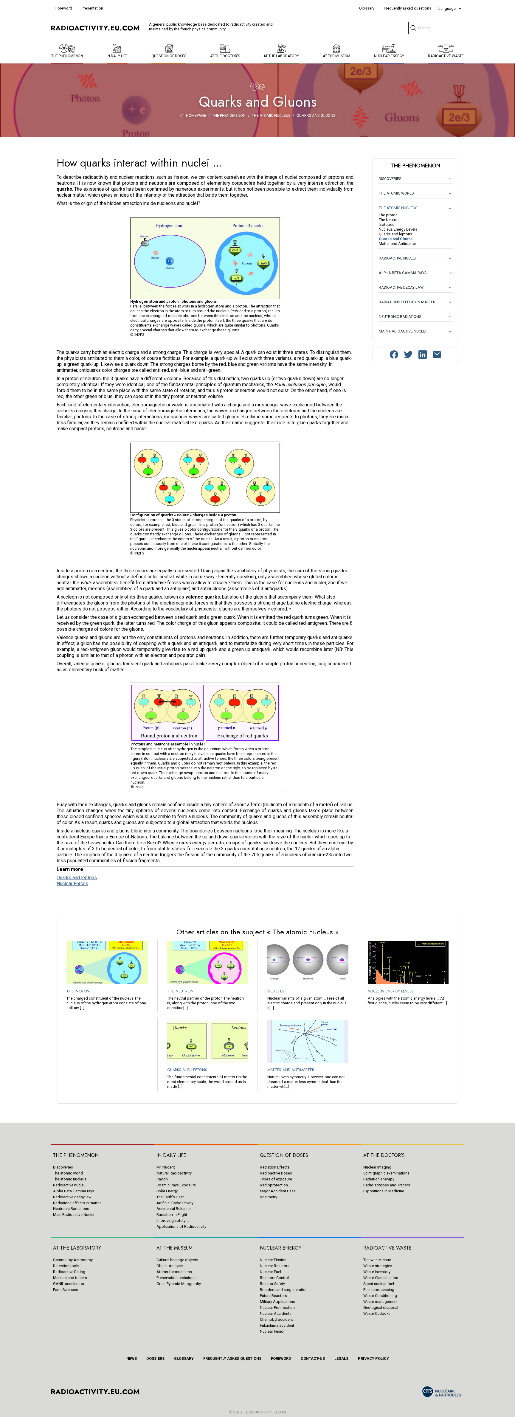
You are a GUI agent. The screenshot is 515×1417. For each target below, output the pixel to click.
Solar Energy (167, 1191)
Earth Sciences (65, 1289)
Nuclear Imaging (377, 1167)
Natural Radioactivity (174, 1173)
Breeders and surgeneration (284, 1289)
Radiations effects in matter (77, 1203)
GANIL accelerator (68, 1283)
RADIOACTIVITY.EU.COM (266, 1412)
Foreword (63, 8)
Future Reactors (273, 1295)
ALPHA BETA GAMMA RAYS (402, 273)
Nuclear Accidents (275, 1313)
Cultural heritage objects (177, 1260)
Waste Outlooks (376, 1313)
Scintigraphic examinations (386, 1173)
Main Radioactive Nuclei (73, 1214)
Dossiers (155, 1358)
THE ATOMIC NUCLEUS (398, 208)
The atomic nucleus (69, 1179)
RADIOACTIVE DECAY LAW (401, 287)
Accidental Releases (174, 1208)
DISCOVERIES (390, 178)
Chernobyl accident (276, 1319)
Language (447, 8)
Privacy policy (373, 1358)
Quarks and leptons (77, 877)
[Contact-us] (437, 354)
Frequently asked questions (407, 8)
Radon (162, 1179)
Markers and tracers (70, 1277)
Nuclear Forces (72, 883)
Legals (341, 1358)
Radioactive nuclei (68, 1185)
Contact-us (313, 1358)
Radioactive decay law (72, 1197)
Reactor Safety (272, 1283)
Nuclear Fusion (273, 1331)
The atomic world (68, 1173)
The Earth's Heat (170, 1197)
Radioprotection (274, 1185)
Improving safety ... (172, 1220)
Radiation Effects (275, 1167)
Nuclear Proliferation (277, 1307)
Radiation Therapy (378, 1179)
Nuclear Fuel (270, 1272)
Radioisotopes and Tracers (386, 1185)
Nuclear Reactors (274, 1266)
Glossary (366, 8)
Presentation (92, 8)
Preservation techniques (177, 1277)
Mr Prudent (165, 1167)
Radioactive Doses (276, 1173)
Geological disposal (380, 1307)
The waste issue (377, 1260)
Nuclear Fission (273, 1260)
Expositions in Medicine (383, 1191)
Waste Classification (380, 1277)
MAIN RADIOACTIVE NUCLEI (402, 331)
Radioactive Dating (69, 1272)
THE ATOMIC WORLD (396, 193)
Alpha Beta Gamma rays (73, 1191)
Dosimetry (268, 1197)
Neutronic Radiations (71, 1208)
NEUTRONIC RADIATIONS (400, 316)
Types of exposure (276, 1179)
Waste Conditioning (380, 1295)
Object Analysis (169, 1266)
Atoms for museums (174, 1272)
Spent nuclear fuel (378, 1283)
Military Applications (277, 1301)
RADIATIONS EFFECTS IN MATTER (407, 302)
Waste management (380, 1301)
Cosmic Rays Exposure (176, 1185)
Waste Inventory (376, 1272)
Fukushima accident (277, 1325)
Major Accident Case (278, 1191)
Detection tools (66, 1266)
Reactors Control (274, 1277)
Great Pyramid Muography (178, 1283)
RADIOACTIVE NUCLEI (397, 258)
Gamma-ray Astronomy (73, 1260)
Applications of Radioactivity (181, 1226)
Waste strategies (377, 1266)
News (131, 1358)
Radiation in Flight (171, 1214)
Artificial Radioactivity (174, 1203)
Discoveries (63, 1167)
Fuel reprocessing (378, 1289)
